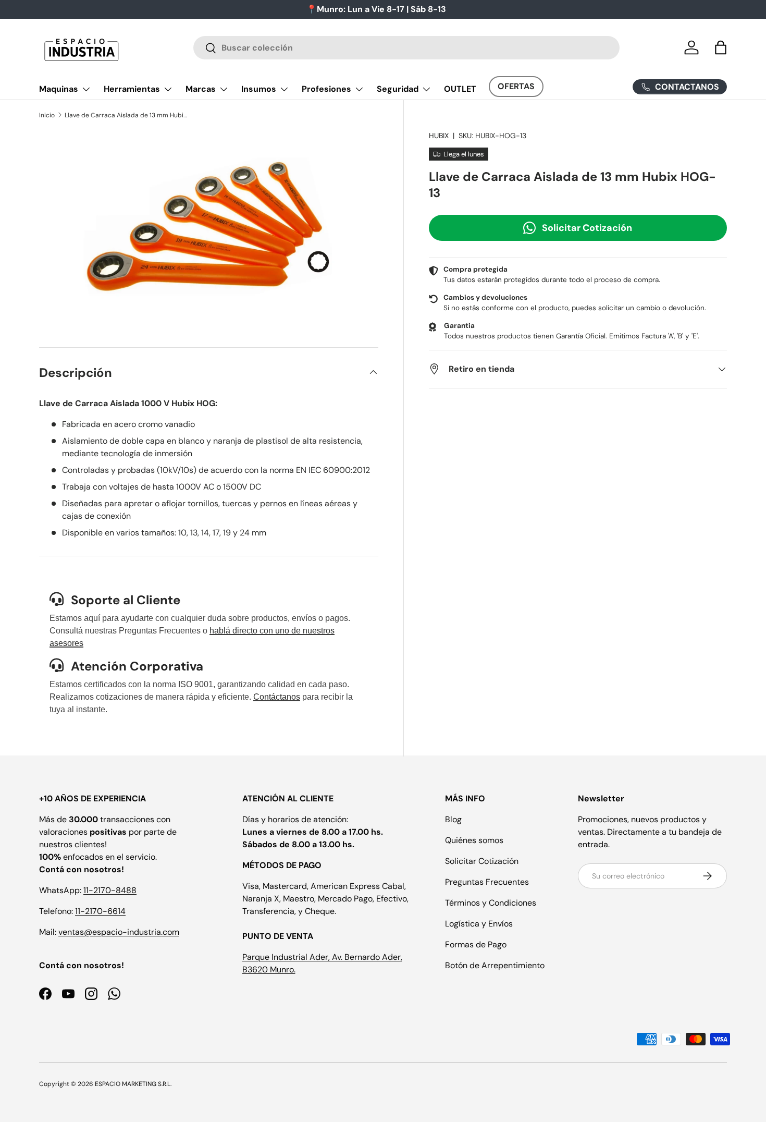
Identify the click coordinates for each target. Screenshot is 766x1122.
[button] (720, 47)
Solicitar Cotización (587, 227)
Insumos (258, 88)
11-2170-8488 (110, 890)
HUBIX (439, 135)
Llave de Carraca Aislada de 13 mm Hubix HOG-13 (127, 115)
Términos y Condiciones (490, 902)
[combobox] (406, 47)
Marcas (201, 88)
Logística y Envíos (479, 923)
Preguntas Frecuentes (487, 881)
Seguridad (397, 88)
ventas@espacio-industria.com (118, 931)
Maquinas (58, 88)
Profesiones (326, 88)
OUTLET (460, 88)
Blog (453, 819)
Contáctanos (276, 696)
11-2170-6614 (100, 911)
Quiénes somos (474, 840)
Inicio (47, 115)
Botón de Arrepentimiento (495, 965)
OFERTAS (516, 86)
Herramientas (132, 88)
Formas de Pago (475, 944)
